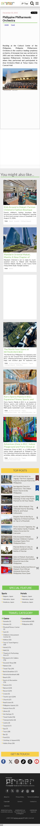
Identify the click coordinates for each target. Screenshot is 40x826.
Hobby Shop (19, 365)
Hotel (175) (7, 647)
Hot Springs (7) (8, 714)
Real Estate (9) (8, 702)
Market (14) (7, 666)
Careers (20, 801)
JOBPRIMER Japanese (33, 811)
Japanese (6, 806)
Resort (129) (7, 691)
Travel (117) (7, 726)
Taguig (31, 363)
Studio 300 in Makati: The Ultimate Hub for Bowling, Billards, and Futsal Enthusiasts (23, 509)
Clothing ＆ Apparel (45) (11, 740)
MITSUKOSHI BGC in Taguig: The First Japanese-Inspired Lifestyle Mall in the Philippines (24, 479)
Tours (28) (6, 731)
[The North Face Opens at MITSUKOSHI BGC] (20, 346)
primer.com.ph (18, 818)
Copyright (7, 801)
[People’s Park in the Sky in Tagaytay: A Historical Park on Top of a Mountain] (6, 523)
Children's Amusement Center (12, 459)
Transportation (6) (9, 720)
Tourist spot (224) (9, 697)
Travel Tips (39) (8, 669)
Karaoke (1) (7, 621)
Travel (13, 25)
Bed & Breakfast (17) (10, 671)
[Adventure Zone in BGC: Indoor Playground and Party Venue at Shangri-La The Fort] (20, 441)
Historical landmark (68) (11, 674)
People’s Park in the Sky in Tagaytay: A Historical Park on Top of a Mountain (23, 518)
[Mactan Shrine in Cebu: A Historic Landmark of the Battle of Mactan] (6, 553)
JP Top (24, 3)
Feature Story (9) (9, 708)
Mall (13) (6, 650)
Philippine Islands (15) (10, 705)
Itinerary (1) (7, 624)
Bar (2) (5, 734)
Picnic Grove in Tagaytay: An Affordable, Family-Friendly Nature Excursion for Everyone (24, 530)
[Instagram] (16, 762)
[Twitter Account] (10, 764)
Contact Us (33, 801)
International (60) (28, 621)
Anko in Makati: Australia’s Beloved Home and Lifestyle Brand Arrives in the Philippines (24, 560)
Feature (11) (7, 685)
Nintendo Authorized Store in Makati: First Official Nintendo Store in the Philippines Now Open (24, 570)
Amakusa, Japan (8, 602)
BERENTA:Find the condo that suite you (7, 811)
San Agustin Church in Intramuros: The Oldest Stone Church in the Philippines (22, 489)
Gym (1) (5, 632)
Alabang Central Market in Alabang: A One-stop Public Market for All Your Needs (24, 498)
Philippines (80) (27, 624)
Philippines (25, 363)
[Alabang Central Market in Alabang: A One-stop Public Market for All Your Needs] (6, 503)
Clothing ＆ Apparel (26, 221)
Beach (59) (6, 677)
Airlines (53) (7, 640)
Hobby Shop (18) (9, 743)
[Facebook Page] (3, 762)
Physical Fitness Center (10, 412)
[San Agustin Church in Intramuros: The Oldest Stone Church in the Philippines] (6, 493)
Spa (35, 412)
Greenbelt (16, 221)
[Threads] (30, 764)
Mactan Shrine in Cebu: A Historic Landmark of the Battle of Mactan (22, 549)
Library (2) (6, 711)
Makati (11, 221)
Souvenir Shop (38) (9, 663)
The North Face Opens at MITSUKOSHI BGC (16, 350)
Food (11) (6, 737)
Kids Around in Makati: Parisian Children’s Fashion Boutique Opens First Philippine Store (19, 210)
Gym (19, 412)
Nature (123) (7, 688)
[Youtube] (36, 762)
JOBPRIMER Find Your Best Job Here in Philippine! (20, 811)
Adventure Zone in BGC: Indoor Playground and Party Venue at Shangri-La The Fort (19, 447)
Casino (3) (6, 723)
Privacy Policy (20, 797)
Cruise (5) (6, 694)
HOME (7, 25)
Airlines (11, 268)
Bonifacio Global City (14, 363)
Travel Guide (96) (9, 717)
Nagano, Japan (8, 596)
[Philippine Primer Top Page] (7, 6)
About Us (6, 797)
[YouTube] (32, 791)
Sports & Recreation (27, 412)
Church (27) (7, 699)
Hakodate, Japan (9, 599)
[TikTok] (23, 764)
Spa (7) (5, 729)
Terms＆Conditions (33, 797)
